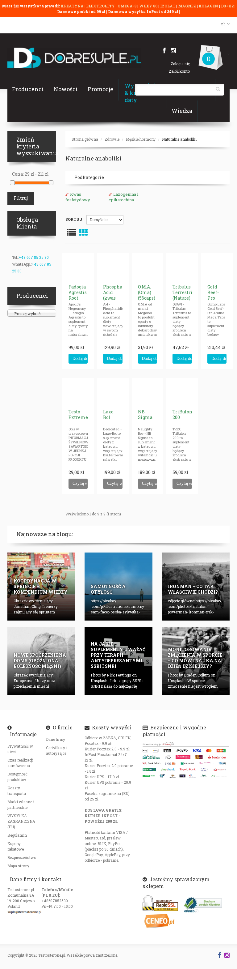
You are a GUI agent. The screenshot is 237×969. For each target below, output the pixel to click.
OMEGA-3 (127, 5)
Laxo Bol (108, 414)
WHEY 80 (148, 5)
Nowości (66, 89)
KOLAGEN (209, 5)
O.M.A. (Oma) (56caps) (146, 292)
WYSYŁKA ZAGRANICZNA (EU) (21, 821)
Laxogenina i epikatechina (123, 197)
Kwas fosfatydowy (77, 197)
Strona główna (85, 139)
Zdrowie (112, 139)
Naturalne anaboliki (179, 139)
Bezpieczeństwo (21, 857)
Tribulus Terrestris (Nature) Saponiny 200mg (184, 298)
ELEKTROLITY (100, 5)
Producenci (28, 89)
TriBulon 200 (182, 414)
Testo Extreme (78, 414)
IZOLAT (168, 5)
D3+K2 (227, 5)
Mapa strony (18, 865)
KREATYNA (73, 5)
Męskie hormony (141, 139)
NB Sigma (145, 414)
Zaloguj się (180, 63)
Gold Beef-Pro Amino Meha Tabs (215, 301)
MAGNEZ (187, 5)
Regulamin (17, 835)
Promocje (100, 89)
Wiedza (182, 110)
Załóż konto (179, 71)
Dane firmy (55, 739)
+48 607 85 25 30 (34, 257)
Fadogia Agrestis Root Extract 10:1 (78, 298)
